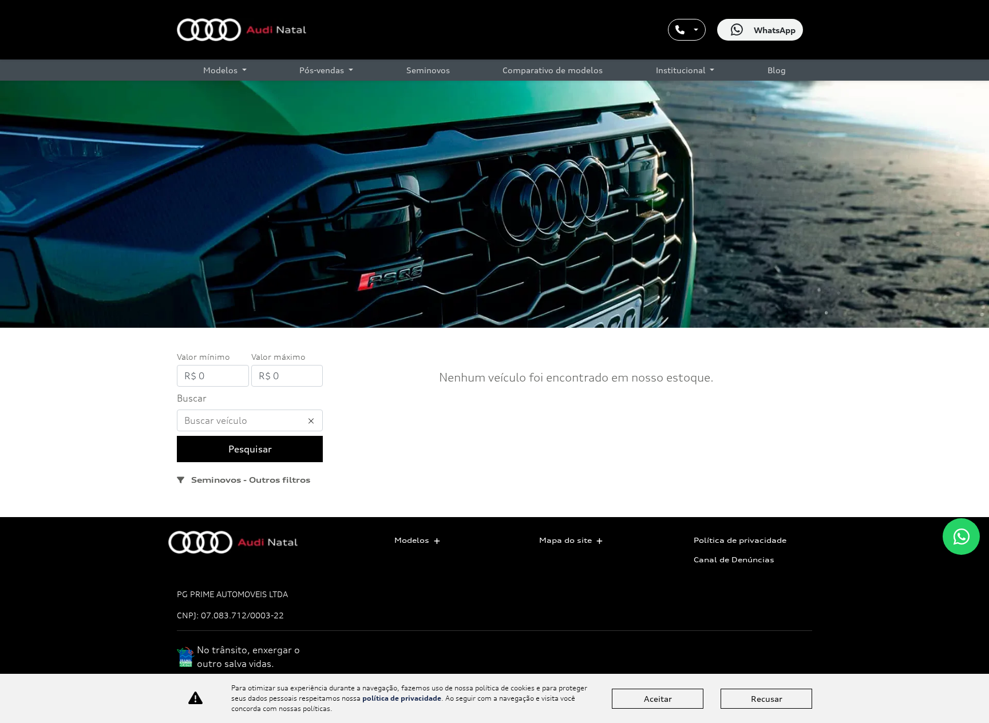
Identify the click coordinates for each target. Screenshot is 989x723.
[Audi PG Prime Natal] (241, 29)
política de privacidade (401, 698)
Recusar (766, 699)
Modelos (411, 540)
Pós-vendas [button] (322, 70)
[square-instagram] (799, 662)
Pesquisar (250, 449)
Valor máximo (278, 357)
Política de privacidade (740, 540)
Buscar (192, 398)
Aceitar (658, 699)
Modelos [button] (221, 70)
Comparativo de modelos (553, 70)
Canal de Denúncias (734, 559)
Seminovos (428, 70)
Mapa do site (565, 540)
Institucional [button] (682, 70)
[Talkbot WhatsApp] (961, 536)
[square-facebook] (773, 662)
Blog (777, 70)
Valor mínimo (203, 357)
